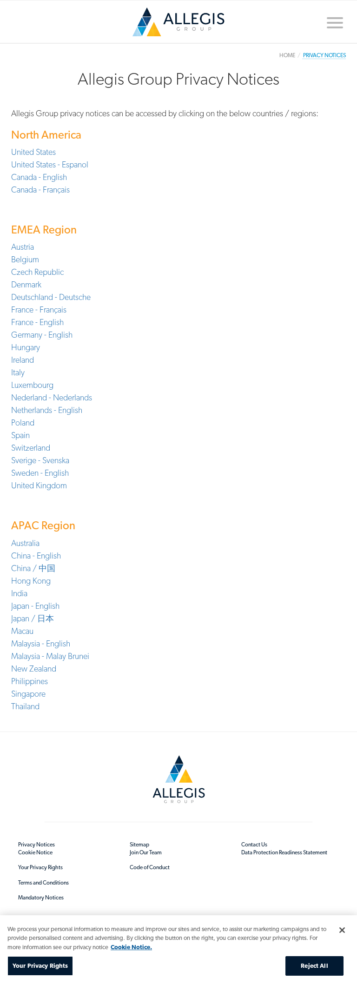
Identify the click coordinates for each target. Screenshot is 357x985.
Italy (18, 372)
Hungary (25, 347)
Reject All (314, 965)
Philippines (29, 681)
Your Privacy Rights (40, 867)
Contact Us (254, 844)
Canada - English (39, 177)
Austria (22, 247)
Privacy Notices (36, 844)
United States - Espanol (49, 164)
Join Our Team (146, 852)
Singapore (28, 694)
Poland (22, 422)
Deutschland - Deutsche (51, 297)
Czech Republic (37, 272)
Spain (20, 435)
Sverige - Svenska (40, 460)
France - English (37, 322)
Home (178, 25)
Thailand (25, 706)
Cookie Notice (35, 852)
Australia (25, 543)
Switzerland (30, 448)
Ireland (22, 360)
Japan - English (35, 606)
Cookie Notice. (131, 947)
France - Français (38, 309)
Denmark (26, 284)
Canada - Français (40, 189)
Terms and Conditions (43, 882)
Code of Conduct (150, 867)
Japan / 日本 (32, 618)
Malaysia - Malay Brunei (50, 656)
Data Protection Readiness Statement (284, 852)
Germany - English (42, 334)
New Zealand (33, 668)
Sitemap (139, 844)
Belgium (25, 259)
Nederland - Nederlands (51, 397)
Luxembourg (32, 385)
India (19, 593)
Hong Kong (31, 581)
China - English (36, 555)
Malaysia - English (40, 643)
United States (33, 152)
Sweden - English (40, 473)
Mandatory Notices (41, 897)
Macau (22, 631)
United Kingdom (39, 485)
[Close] (342, 930)
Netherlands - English (46, 410)
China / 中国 (33, 568)
